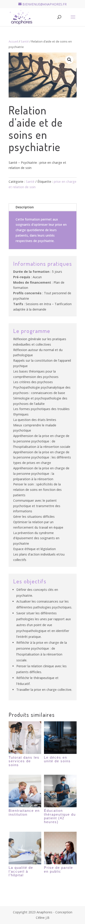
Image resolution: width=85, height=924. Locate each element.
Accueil (13, 41)
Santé (25, 41)
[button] (69, 60)
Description (25, 207)
